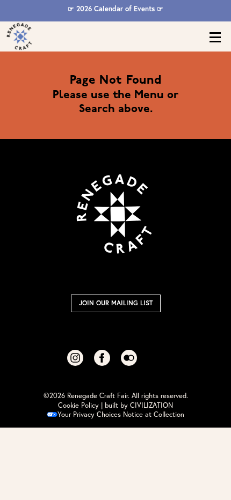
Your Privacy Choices (89, 414)
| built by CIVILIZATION (137, 405)
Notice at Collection (153, 414)
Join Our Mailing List (116, 303)
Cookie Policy (78, 405)
